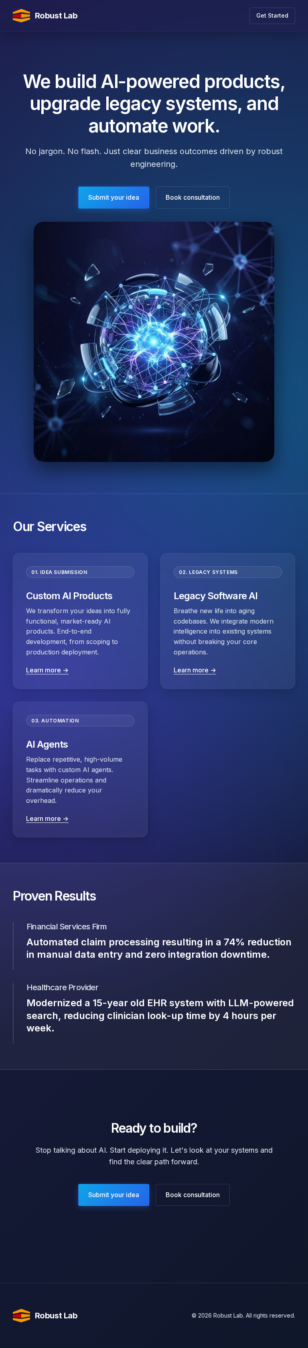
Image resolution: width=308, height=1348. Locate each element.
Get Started (272, 15)
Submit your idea (113, 197)
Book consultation (193, 197)
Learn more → (47, 670)
